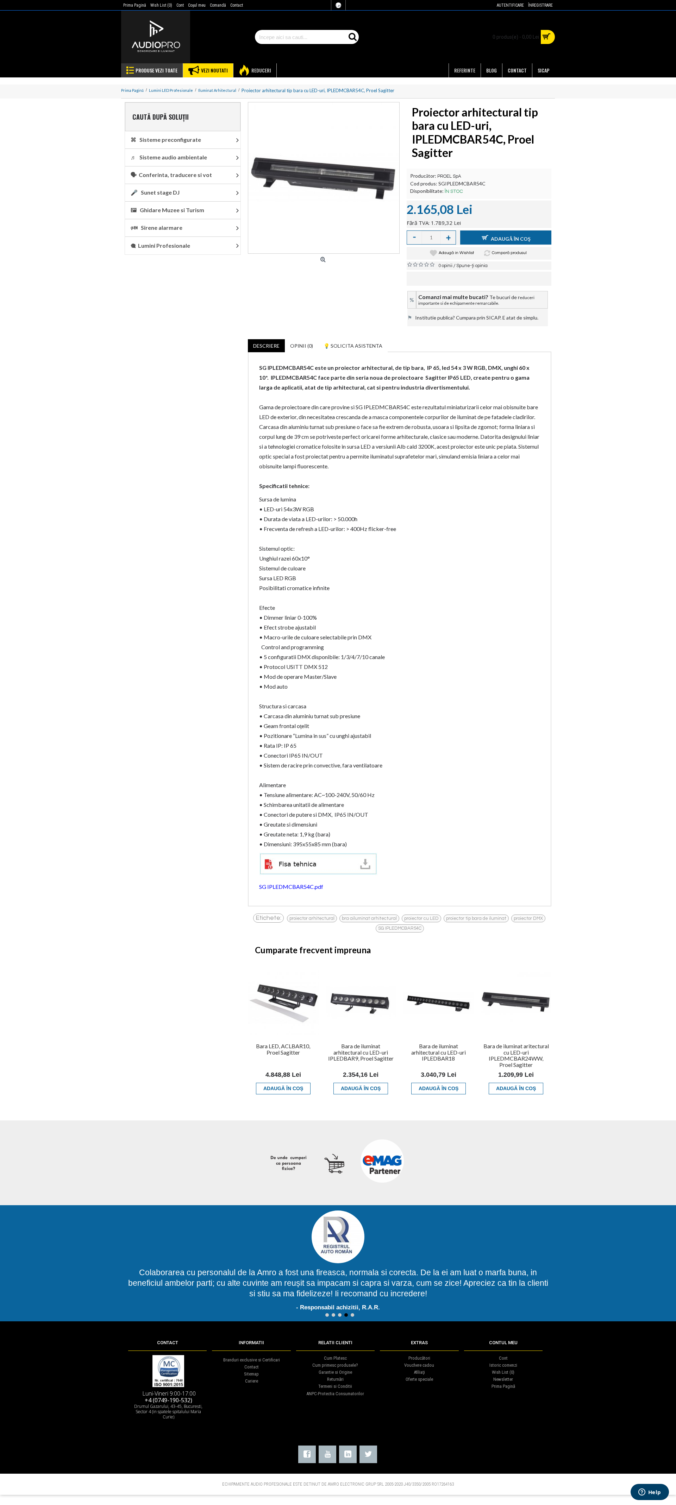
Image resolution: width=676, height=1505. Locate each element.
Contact (251, 1367)
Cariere (251, 1381)
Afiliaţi (419, 1372)
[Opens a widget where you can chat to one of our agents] (649, 1492)
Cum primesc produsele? (335, 1365)
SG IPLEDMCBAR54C (399, 928)
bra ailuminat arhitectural (369, 918)
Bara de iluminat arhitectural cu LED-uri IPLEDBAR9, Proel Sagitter (361, 1052)
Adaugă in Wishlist (456, 253)
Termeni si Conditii (335, 1386)
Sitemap (251, 1374)
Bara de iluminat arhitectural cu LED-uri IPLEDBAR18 (438, 1052)
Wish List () (503, 1372)
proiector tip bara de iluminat (476, 918)
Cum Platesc (335, 1358)
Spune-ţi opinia (472, 265)
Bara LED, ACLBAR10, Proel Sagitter (283, 1049)
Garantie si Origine (335, 1372)
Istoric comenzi (503, 1365)
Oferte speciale (419, 1379)
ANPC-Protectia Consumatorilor (335, 1393)
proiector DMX (528, 918)
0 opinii (445, 265)
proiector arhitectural (311, 918)
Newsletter (503, 1379)
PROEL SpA (449, 176)
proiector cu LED (421, 918)
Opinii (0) (301, 346)
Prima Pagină (503, 1386)
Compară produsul (509, 253)
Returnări (335, 1379)
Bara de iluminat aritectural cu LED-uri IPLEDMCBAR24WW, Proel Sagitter (516, 1055)
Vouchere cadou (419, 1365)
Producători (419, 1358)
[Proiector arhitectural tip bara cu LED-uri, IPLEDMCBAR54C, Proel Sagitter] (324, 178)
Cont (503, 1358)
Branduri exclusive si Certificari (251, 1359)
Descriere (266, 346)
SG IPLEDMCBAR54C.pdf (291, 886)
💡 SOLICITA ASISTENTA (353, 346)
